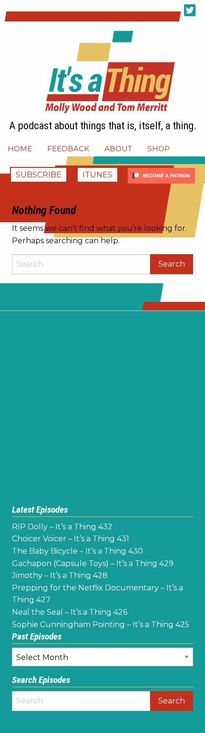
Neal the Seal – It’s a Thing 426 (69, 612)
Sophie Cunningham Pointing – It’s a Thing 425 (100, 624)
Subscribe (39, 174)
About (118, 148)
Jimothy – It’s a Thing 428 (60, 575)
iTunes (97, 174)
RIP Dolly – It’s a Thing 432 (62, 526)
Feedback (68, 148)
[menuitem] (20, 148)
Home (20, 148)
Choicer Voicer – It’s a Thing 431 (70, 538)
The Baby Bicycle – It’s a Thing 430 (77, 551)
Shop (158, 148)
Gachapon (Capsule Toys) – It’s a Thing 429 (93, 563)
